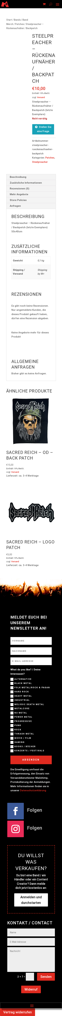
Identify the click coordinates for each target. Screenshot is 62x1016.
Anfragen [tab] (15, 205)
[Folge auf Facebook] (15, 811)
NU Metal (20, 713)
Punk (17, 725)
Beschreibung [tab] (18, 177)
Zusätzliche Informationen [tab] (26, 182)
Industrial (22, 700)
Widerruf (31, 989)
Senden (46, 977)
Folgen (34, 810)
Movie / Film (22, 738)
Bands (17, 19)
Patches (19, 24)
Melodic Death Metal (29, 704)
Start (9, 19)
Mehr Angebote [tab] (19, 194)
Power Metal (23, 717)
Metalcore (22, 708)
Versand (41, 97)
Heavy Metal (23, 696)
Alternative (23, 679)
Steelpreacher (40, 162)
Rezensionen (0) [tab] (19, 188)
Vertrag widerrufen (17, 1012)
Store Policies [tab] (18, 200)
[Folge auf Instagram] (15, 829)
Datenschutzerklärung (33, 790)
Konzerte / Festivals (29, 750)
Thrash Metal (24, 734)
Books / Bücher (25, 746)
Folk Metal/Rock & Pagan (32, 687)
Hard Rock (21, 692)
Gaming (19, 742)
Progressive (23, 721)
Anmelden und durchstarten (31, 900)
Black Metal (23, 683)
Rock (17, 730)
